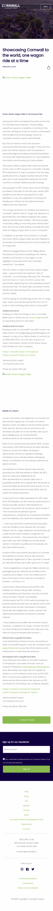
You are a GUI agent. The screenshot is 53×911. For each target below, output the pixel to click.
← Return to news (26, 720)
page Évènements (11, 648)
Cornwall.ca (27, 883)
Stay (26, 791)
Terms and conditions (27, 887)
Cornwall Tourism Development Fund (26, 819)
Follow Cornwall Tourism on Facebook (20, 351)
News (26, 815)
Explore (26, 805)
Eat (26, 801)
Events (26, 810)
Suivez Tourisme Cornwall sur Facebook (21, 689)
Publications (26, 824)
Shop (26, 796)
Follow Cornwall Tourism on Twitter (19, 355)
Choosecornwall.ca (28, 878)
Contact (26, 829)
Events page (35, 317)
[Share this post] (48, 67)
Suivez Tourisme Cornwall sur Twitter (20, 692)
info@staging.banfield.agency (35, 666)
